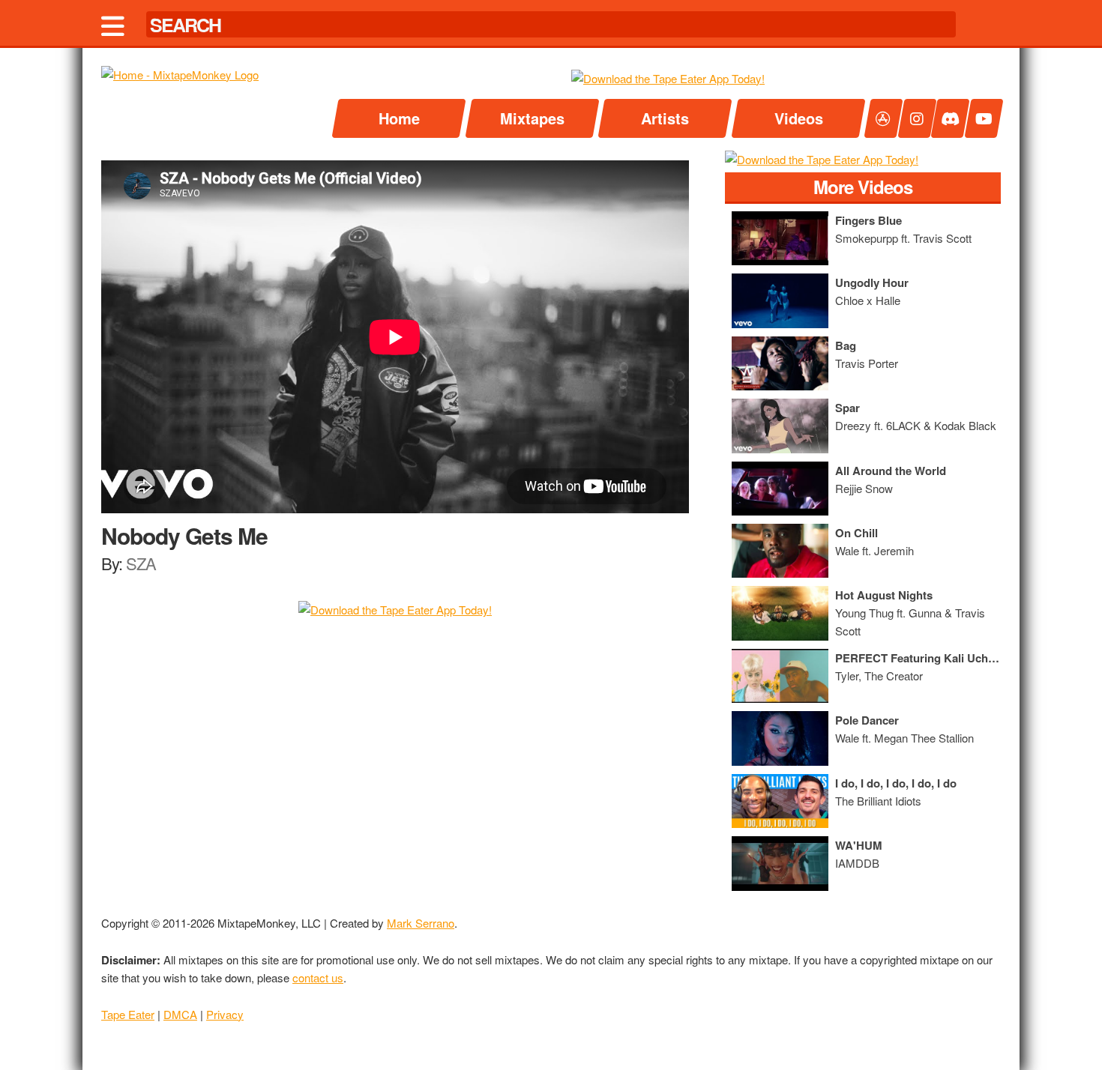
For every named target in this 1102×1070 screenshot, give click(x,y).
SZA (141, 563)
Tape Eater (127, 1014)
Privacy (225, 1014)
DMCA (180, 1014)
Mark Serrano (420, 923)
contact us (317, 977)
